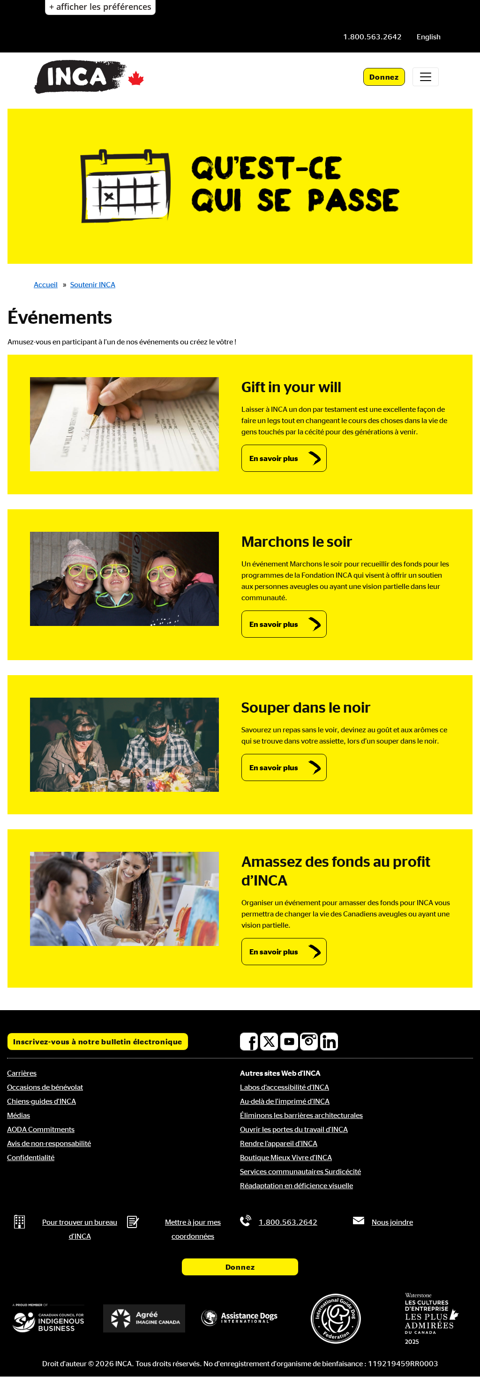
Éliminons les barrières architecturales (301, 1115)
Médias (18, 1115)
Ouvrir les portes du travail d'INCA (294, 1129)
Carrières (22, 1073)
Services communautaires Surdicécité (300, 1171)
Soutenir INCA (92, 284)
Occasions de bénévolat (45, 1087)
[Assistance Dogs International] (240, 1318)
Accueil (46, 284)
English (429, 36)
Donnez (384, 77)
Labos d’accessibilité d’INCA (284, 1087)
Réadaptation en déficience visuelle (296, 1185)
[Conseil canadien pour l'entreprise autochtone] (48, 1319)
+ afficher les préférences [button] (100, 6)
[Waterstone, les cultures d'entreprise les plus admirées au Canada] (431, 1318)
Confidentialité (30, 1157)
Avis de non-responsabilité (49, 1143)
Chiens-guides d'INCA (41, 1101)
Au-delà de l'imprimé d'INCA (285, 1101)
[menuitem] (428, 36)
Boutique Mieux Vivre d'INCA (286, 1157)
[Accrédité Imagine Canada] (144, 1318)
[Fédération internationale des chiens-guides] (335, 1319)
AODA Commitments (41, 1129)
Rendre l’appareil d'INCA (278, 1143)
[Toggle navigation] (425, 76)
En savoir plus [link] (273, 458)
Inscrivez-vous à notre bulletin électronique (97, 1041)
